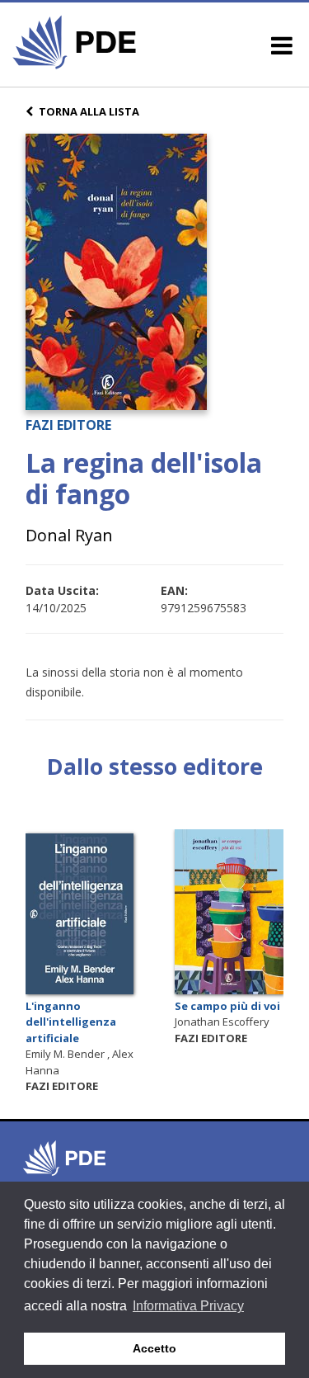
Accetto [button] (154, 1348)
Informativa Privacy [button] (188, 1306)
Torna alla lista (89, 111)
